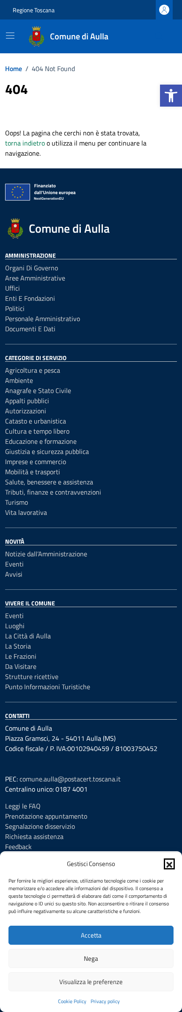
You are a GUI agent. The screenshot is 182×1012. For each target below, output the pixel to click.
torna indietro (25, 143)
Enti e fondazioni (30, 298)
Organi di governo (31, 268)
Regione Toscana (34, 10)
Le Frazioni (20, 656)
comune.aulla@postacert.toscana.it (70, 779)
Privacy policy (105, 1001)
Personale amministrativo (42, 319)
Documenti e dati (30, 329)
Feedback (18, 847)
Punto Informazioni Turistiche (47, 687)
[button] (171, 96)
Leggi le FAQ (23, 806)
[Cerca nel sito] (159, 36)
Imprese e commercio (35, 461)
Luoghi (15, 626)
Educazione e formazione (41, 441)
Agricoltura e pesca (32, 370)
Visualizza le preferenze (91, 982)
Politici (15, 308)
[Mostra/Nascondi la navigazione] (10, 35)
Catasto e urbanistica (35, 421)
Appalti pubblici (27, 401)
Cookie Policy (72, 1001)
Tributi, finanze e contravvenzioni (53, 492)
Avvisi (13, 574)
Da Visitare (20, 666)
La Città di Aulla (28, 636)
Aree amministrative (35, 278)
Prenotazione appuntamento (46, 816)
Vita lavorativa (26, 512)
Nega (91, 958)
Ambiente (19, 380)
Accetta (91, 935)
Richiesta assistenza (34, 836)
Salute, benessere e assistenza (49, 482)
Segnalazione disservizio (40, 826)
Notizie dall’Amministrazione (46, 554)
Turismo (16, 502)
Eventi (14, 564)
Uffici (12, 288)
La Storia (18, 646)
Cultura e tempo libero (37, 431)
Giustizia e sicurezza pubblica (47, 451)
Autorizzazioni (25, 411)
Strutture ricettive (31, 676)
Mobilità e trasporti (32, 472)
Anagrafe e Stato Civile (38, 390)
